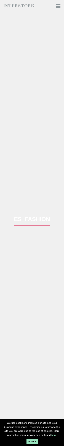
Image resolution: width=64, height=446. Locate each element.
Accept (32, 441)
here (54, 435)
